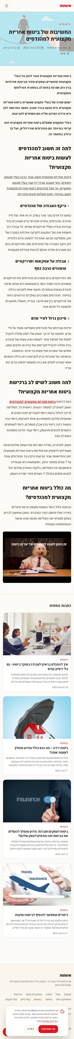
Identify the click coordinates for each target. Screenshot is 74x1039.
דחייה (30, 1029)
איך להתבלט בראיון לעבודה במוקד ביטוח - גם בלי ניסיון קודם (37, 666)
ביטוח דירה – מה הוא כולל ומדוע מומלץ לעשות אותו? (41, 750)
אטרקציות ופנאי (34, 994)
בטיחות (48, 999)
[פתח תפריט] (6, 5)
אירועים (18, 994)
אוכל (58, 994)
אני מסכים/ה (48, 1029)
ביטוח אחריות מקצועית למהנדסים (33, 401)
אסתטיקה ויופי (63, 999)
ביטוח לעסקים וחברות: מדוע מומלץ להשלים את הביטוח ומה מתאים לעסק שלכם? (38, 834)
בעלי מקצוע (11, 999)
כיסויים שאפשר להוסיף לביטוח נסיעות (41, 915)
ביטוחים (65, 24)
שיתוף (63, 53)
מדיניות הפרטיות (49, 1021)
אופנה (49, 994)
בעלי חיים (25, 999)
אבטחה (67, 994)
